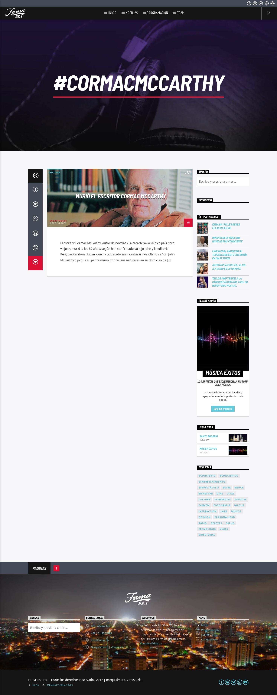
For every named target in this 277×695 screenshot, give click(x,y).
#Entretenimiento (212, 481)
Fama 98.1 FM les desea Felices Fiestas (226, 226)
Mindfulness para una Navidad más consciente (227, 239)
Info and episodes (223, 408)
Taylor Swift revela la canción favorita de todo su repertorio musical (230, 281)
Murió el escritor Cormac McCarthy (121, 196)
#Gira (227, 487)
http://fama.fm (100, 626)
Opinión (205, 517)
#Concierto (207, 475)
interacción (208, 511)
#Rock (239, 487)
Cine (220, 493)
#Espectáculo (209, 487)
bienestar (206, 493)
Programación (157, 13)
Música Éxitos (208, 448)
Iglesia (239, 505)
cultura (205, 499)
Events (205, 635)
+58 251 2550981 (101, 633)
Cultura (54, 172)
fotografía (221, 505)
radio (203, 523)
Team (181, 13)
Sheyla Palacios (58, 220)
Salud (230, 523)
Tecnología (207, 529)
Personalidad (224, 517)
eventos (240, 499)
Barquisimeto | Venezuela (107, 647)
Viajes (224, 529)
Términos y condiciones (60, 685)
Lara (224, 511)
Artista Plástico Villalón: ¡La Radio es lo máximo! (229, 266)
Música (236, 511)
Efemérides (222, 499)
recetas (216, 523)
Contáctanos (209, 639)
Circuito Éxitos (150, 643)
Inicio (112, 13)
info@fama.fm (100, 640)
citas (230, 493)
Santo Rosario (209, 436)
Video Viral (207, 534)
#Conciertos (229, 475)
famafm (204, 505)
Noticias (132, 13)
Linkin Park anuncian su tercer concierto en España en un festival (229, 254)
